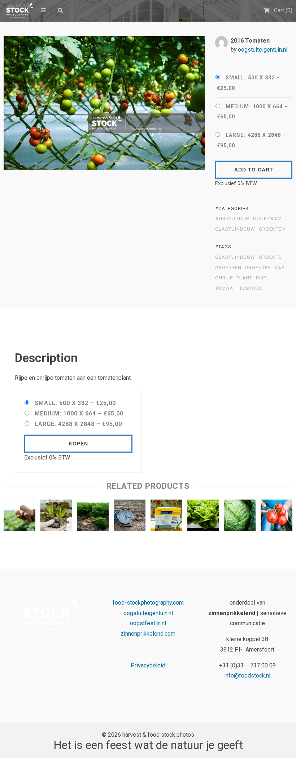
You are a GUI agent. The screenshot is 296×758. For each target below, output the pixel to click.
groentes (258, 267)
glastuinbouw (235, 229)
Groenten (272, 229)
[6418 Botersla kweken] (203, 517)
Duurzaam (267, 218)
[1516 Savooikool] (240, 517)
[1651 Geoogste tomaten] (276, 517)
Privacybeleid (148, 665)
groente (270, 257)
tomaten (251, 288)
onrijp (224, 277)
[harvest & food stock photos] (19, 11)
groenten (228, 267)
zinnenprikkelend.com (148, 633)
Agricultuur (232, 218)
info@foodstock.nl (247, 675)
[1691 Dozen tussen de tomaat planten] (166, 517)
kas (280, 267)
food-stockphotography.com (148, 602)
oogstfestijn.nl (148, 623)
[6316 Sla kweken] (56, 517)
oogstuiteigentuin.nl (262, 49)
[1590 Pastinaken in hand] (19, 517)
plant (244, 277)
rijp (261, 277)
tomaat (225, 288)
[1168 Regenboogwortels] (93, 517)
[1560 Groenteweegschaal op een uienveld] (129, 517)
